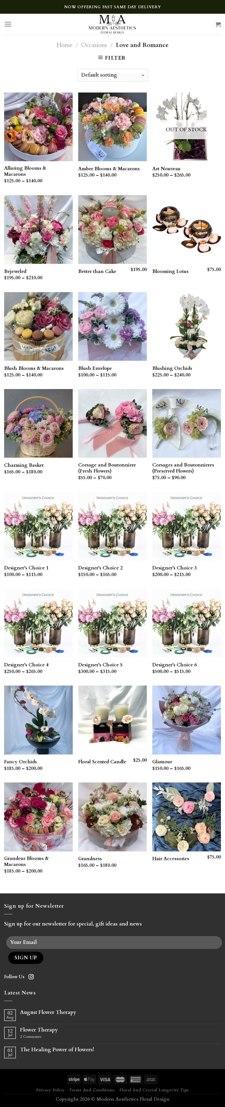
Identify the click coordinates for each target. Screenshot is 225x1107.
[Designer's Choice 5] (112, 623)
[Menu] (8, 24)
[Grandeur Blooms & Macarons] (38, 816)
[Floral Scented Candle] (112, 720)
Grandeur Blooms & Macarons (26, 862)
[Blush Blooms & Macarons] (38, 326)
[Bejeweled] (38, 229)
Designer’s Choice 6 (174, 665)
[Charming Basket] (38, 423)
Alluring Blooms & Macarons (25, 171)
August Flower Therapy (48, 1012)
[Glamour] (186, 720)
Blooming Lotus (170, 272)
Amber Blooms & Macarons (109, 169)
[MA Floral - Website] (113, 24)
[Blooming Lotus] (186, 229)
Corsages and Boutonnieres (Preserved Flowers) (183, 468)
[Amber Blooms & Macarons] (112, 127)
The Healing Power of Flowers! (57, 1050)
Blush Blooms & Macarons (34, 368)
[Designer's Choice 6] (186, 623)
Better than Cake (97, 272)
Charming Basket (24, 465)
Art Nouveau (166, 169)
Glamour (162, 762)
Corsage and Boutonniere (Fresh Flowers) (107, 468)
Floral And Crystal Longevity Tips (154, 1090)
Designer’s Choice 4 (26, 665)
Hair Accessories (170, 859)
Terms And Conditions (92, 1090)
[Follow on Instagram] (31, 977)
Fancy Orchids (20, 762)
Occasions (94, 45)
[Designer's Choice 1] (38, 526)
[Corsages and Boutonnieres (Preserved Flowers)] (186, 423)
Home (64, 45)
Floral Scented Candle (102, 762)
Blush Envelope (95, 368)
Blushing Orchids (172, 368)
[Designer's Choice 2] (112, 526)
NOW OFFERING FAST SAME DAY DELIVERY (112, 7)
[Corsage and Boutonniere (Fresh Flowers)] (112, 423)
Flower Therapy (39, 1030)
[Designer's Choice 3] (186, 526)
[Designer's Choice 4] (38, 623)
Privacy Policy (50, 1090)
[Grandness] (112, 816)
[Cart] (218, 24)
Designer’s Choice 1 (26, 568)
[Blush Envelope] (112, 326)
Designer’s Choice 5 (100, 665)
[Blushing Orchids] (186, 326)
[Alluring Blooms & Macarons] (38, 127)
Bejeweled (15, 272)
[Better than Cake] (112, 229)
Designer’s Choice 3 (174, 568)
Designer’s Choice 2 (100, 568)
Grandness (90, 859)
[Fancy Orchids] (38, 720)
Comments (30, 1037)
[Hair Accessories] (186, 816)
